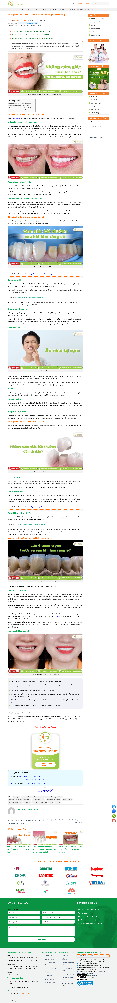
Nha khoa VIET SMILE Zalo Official (29, 776)
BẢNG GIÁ (43, 9)
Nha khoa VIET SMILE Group (37, 783)
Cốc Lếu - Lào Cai (14, 974)
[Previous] (90, 79)
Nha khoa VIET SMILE (20, 20)
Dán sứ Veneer (49, 959)
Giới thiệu (25, 9)
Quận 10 (100, 127)
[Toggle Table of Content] (32, 101)
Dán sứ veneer (95, 28)
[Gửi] (107, 3)
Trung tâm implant (50, 968)
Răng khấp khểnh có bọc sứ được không (38, 274)
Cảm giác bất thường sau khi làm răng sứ (19, 105)
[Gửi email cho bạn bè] (45, 790)
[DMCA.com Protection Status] (82, 977)
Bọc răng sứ (94, 25)
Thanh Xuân (96, 121)
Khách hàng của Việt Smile (59, 9)
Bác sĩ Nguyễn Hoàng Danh (28, 23)
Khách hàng (48, 975)
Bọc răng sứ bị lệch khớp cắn (41, 797)
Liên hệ (92, 9)
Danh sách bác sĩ (50, 982)
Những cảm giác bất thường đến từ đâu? (19, 107)
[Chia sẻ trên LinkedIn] (51, 790)
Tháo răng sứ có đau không (40, 802)
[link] (98, 52)
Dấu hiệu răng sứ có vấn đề (53, 799)
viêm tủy (57, 802)
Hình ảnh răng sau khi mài (15, 802)
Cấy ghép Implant (96, 22)
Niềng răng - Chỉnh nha (97, 18)
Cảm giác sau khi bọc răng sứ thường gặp (19, 103)
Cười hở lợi (94, 32)
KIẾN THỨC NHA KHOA (80, 9)
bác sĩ (58, 616)
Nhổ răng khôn (95, 35)
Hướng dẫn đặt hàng (68, 974)
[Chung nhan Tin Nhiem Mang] (93, 977)
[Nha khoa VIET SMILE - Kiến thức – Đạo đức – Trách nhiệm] (17, 3)
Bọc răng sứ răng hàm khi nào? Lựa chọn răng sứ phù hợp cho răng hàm (34, 38)
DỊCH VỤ (34, 9)
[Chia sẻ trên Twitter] (42, 790)
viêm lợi (51, 802)
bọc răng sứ (16, 118)
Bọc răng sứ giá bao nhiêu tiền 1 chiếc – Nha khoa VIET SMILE (31, 35)
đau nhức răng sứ (67, 799)
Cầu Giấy (103, 121)
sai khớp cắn (27, 802)
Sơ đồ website (49, 979)
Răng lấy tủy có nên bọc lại (34, 507)
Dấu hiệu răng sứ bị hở (38, 799)
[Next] (106, 79)
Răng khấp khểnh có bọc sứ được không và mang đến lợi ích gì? (31, 31)
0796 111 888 (83, 4)
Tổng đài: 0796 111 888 (95, 137)
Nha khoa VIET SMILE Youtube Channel (31, 780)
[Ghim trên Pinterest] (48, 790)
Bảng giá (47, 972)
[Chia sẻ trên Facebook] (39, 790)
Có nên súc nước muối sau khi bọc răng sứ (19, 799)
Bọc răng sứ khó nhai (56, 797)
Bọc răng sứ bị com (27, 797)
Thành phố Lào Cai (94, 132)
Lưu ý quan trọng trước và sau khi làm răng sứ (21, 109)
